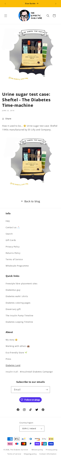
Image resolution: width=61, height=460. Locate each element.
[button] (6, 16)
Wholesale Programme (17, 265)
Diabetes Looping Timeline (19, 322)
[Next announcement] (56, 4)
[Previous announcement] (5, 4)
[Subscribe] (47, 389)
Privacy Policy (12, 246)
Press (8, 359)
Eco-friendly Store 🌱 (16, 352)
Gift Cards (11, 240)
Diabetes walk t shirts (17, 296)
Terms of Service (14, 259)
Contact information (47, 454)
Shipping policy (30, 454)
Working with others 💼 (18, 346)
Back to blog (32, 201)
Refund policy (37, 450)
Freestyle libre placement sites (21, 283)
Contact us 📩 (13, 227)
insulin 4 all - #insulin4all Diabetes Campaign (29, 371)
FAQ (8, 221)
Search (9, 233)
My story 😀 (12, 339)
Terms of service (14, 454)
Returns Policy (13, 253)
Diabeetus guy (13, 290)
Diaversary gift (13, 309)
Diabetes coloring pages (18, 302)
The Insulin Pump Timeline (19, 315)
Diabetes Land (13, 365)
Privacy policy (51, 450)
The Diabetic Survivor (19, 449)
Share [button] (8, 118)
